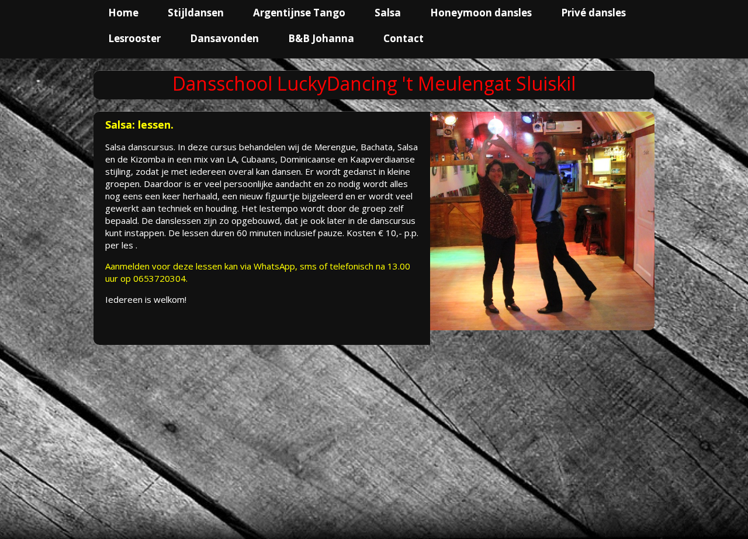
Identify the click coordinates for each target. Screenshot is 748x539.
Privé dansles (593, 12)
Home (123, 12)
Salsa (388, 12)
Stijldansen (196, 12)
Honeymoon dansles (481, 12)
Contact (403, 38)
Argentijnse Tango (299, 12)
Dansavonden (224, 38)
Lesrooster (134, 38)
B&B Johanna (321, 38)
